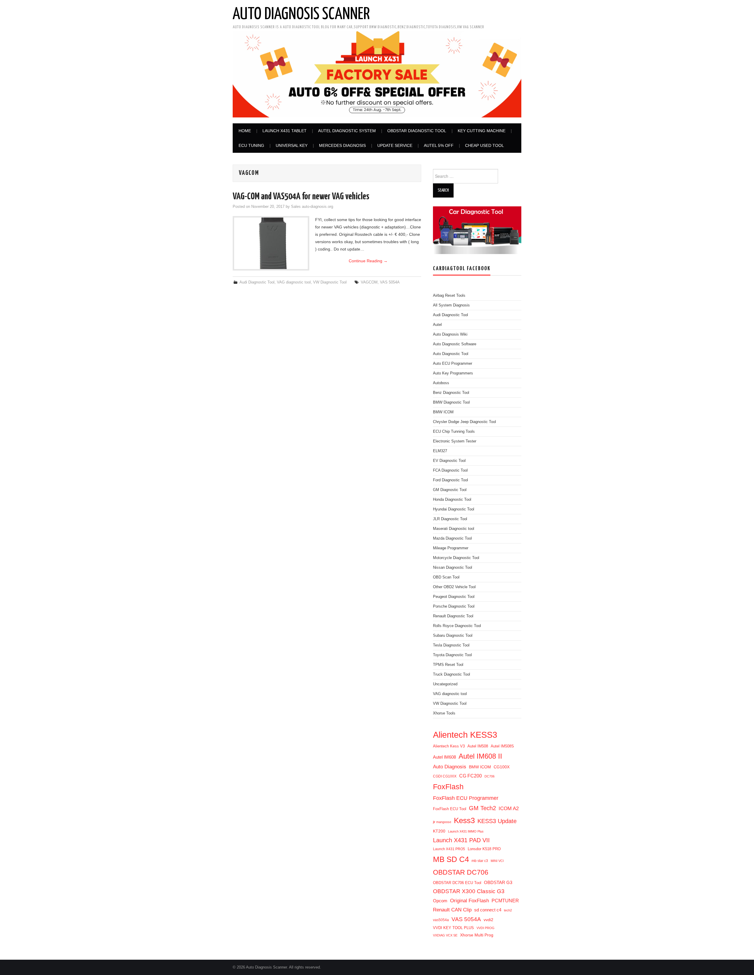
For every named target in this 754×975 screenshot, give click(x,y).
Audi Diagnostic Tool (257, 282)
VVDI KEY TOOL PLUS (453, 928)
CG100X (502, 767)
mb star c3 (480, 861)
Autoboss (441, 383)
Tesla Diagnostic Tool (451, 645)
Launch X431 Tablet (284, 130)
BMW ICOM (443, 412)
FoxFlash (448, 786)
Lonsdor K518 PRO (484, 849)
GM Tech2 (482, 808)
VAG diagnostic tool (294, 282)
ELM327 (440, 451)
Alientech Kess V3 (449, 746)
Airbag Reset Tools (449, 296)
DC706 (490, 776)
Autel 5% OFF (439, 145)
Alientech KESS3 (465, 734)
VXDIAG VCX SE (445, 935)
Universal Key (291, 145)
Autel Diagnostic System (347, 130)
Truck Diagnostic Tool (451, 674)
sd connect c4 (487, 909)
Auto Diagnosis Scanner (301, 14)
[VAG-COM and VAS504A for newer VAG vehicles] (271, 243)
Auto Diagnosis (449, 767)
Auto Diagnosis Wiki (450, 334)
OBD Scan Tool (446, 577)
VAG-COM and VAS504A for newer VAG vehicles (301, 196)
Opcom (440, 900)
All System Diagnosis (451, 305)
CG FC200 (470, 775)
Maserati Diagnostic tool (453, 529)
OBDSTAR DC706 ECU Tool (457, 883)
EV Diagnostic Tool (449, 461)
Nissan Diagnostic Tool (452, 568)
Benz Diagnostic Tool (451, 393)
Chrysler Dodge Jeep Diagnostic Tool (464, 422)
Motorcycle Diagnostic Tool (456, 558)
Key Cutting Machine (481, 130)
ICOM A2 (509, 808)
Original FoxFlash (469, 900)
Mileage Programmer (450, 548)
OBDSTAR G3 (498, 882)
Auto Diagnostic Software (454, 344)
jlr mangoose (442, 822)
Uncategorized (445, 684)
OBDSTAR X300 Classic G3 (469, 891)
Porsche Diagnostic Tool (453, 606)
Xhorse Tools (444, 713)
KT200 (439, 831)
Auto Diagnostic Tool (450, 354)
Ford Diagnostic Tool (450, 480)
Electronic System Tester (454, 441)
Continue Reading (368, 260)
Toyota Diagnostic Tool (452, 655)
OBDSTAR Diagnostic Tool (416, 130)
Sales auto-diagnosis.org (312, 207)
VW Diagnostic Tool (330, 282)
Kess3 (464, 820)
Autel (437, 325)
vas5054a (441, 920)
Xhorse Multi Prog (476, 935)
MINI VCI (497, 861)
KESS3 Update (497, 821)
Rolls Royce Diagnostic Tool (457, 626)
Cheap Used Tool (484, 145)
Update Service (394, 145)
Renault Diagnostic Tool (453, 616)
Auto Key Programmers (453, 373)
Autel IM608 (444, 757)
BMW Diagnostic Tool (451, 402)
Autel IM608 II (480, 756)
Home (245, 130)
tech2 (508, 910)
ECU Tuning (251, 145)
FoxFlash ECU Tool (449, 809)
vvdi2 (488, 919)
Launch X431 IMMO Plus (466, 831)
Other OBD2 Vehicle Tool (454, 587)
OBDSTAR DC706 (460, 872)
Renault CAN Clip (452, 910)
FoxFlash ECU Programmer (465, 798)
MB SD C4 (451, 859)
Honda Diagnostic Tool (452, 500)
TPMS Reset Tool (448, 665)
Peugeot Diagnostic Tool (453, 597)
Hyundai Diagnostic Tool (453, 509)
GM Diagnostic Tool (450, 490)
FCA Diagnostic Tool (450, 470)
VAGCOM (369, 282)
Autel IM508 (477, 746)
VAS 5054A (390, 282)
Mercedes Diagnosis (342, 145)
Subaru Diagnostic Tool (452, 636)
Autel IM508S (502, 746)
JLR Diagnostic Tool (450, 519)
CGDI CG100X (445, 776)
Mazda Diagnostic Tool (452, 538)
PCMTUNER (505, 900)
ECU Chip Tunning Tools (454, 432)
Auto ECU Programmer (452, 364)
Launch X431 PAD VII (461, 840)
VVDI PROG (486, 928)
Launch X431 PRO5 (449, 849)
